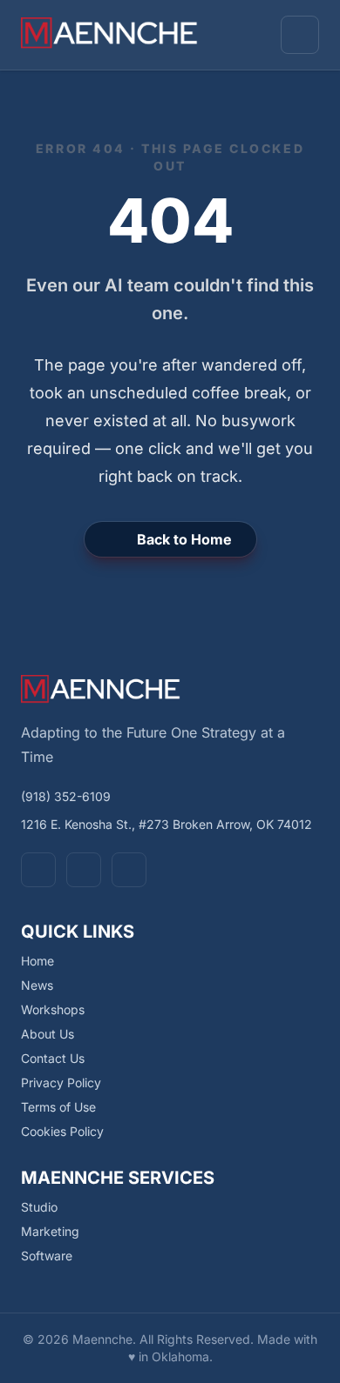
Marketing (50, 1231)
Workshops (53, 1009)
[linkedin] (129, 869)
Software (46, 1255)
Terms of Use (58, 1106)
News (37, 985)
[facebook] (38, 869)
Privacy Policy (61, 1082)
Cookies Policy (62, 1131)
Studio (39, 1206)
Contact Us (53, 1058)
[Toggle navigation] (300, 35)
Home (37, 960)
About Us (47, 1033)
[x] (83, 869)
